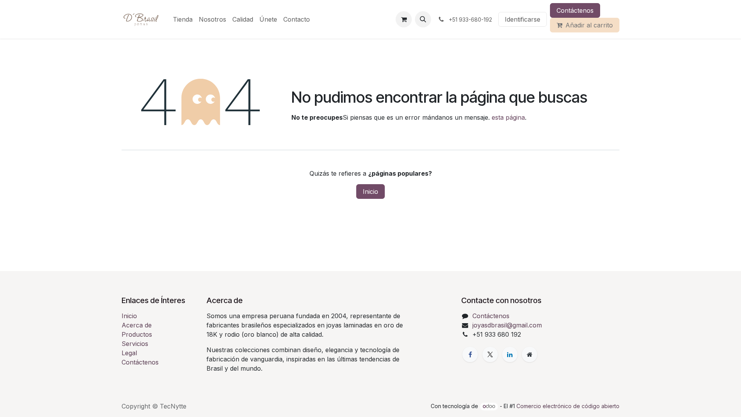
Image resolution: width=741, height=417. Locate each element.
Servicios (135, 344)
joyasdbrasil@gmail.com (507, 325)
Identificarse (522, 19)
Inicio (370, 191)
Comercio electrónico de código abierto (567, 406)
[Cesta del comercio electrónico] (404, 19)
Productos (137, 334)
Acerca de (137, 325)
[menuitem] (183, 19)
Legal (129, 353)
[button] (423, 19)
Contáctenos (575, 10)
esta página (508, 117)
